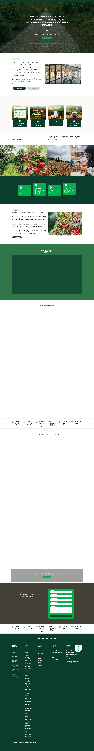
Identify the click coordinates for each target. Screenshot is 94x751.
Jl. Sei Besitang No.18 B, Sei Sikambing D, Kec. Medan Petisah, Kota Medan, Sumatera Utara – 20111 (28, 683)
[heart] (69, 5)
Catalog (17, 421)
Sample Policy (69, 656)
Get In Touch (78, 4)
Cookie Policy (69, 658)
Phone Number (54, 598)
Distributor (77, 421)
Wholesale (35, 4)
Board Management (57, 652)
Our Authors (55, 659)
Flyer (28, 421)
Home (23, 4)
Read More (15, 83)
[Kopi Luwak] (74, 121)
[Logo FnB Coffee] (13, 5)
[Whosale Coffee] (20, 121)
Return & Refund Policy (71, 654)
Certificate (54, 655)
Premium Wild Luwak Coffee (74, 124)
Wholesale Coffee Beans (19, 124)
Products (28, 4)
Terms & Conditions (70, 652)
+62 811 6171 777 (15, 676)
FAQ (51, 421)
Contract (65, 421)
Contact (59, 4)
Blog (53, 4)
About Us (42, 4)
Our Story (54, 650)
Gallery (48, 4)
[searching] (67, 5)
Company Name (53, 602)
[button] (16, 59)
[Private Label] (56, 121)
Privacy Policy (69, 650)
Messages (52, 606)
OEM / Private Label (56, 123)
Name (52, 590)
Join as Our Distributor (38, 124)
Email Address (53, 594)
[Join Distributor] (38, 121)
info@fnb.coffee (15, 677)
